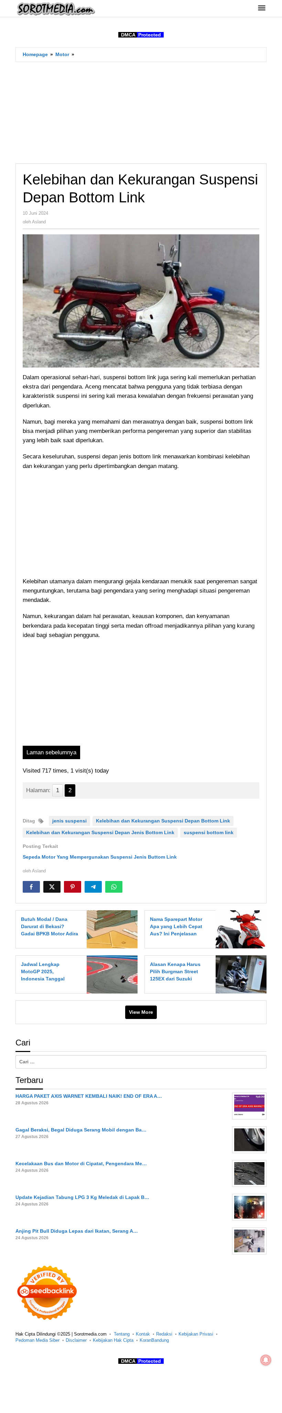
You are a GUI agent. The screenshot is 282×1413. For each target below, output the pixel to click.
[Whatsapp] (113, 887)
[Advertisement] (141, 112)
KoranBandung (154, 1340)
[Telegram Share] (93, 887)
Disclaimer (76, 1340)
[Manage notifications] (265, 1360)
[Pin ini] (72, 887)
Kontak (143, 1334)
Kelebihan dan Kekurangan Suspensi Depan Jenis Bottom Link (100, 832)
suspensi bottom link (209, 832)
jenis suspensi (69, 821)
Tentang (122, 1334)
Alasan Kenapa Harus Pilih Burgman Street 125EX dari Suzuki (175, 971)
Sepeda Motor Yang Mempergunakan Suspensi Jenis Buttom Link (100, 857)
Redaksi (164, 1334)
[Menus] (262, 8)
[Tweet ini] (52, 887)
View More (141, 1012)
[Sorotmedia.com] (55, 8)
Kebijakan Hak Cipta (113, 1340)
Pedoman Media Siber (37, 1340)
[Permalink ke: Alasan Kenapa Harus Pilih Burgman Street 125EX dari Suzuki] (239, 974)
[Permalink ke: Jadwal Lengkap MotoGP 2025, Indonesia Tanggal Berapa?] (110, 974)
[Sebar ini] (31, 887)
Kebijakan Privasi (195, 1334)
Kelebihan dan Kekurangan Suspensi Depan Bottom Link (163, 821)
